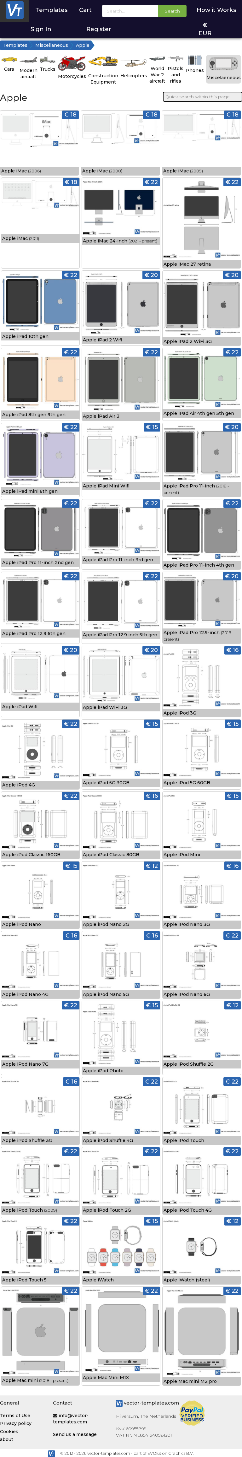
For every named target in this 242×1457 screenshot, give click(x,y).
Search (172, 11)
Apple (82, 45)
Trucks (47, 69)
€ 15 (152, 427)
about (6, 1439)
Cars (9, 69)
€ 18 (70, 114)
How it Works (216, 10)
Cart (85, 10)
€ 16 (233, 650)
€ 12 (152, 865)
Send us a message (75, 1434)
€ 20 (151, 275)
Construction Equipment (103, 79)
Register (98, 29)
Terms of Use (15, 1415)
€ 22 (151, 182)
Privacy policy (16, 1423)
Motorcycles (72, 76)
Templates (51, 10)
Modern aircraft (28, 73)
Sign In (41, 29)
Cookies (9, 1431)
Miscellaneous (51, 45)
